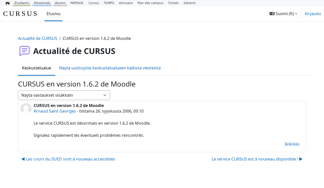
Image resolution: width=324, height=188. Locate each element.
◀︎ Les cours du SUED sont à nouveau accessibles (68, 159)
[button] (283, 13)
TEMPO (109, 3)
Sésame (189, 3)
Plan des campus (150, 3)
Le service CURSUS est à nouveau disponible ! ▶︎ (257, 159)
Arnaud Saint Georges (55, 111)
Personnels (42, 3)
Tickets (173, 3)
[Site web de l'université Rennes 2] (7, 3)
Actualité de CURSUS (37, 38)
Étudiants (21, 3)
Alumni (60, 3)
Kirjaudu (313, 13)
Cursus (94, 3)
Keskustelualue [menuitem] (36, 68)
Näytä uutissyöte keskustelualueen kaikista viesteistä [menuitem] (110, 68)
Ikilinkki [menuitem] (292, 144)
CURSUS (20, 13)
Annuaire (126, 3)
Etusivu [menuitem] (53, 13)
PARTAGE (77, 3)
